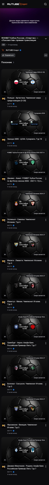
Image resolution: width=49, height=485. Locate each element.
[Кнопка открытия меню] (3, 4)
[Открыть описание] (46, 39)
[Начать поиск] (45, 4)
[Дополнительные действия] (46, 55)
